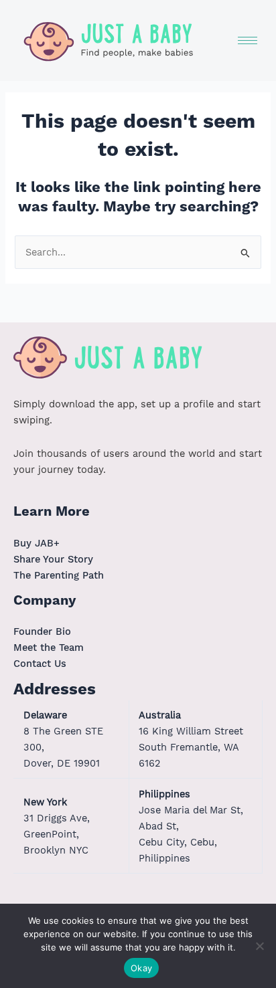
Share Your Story (53, 559)
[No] (259, 946)
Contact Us (39, 664)
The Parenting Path (58, 575)
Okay (141, 968)
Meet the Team (48, 647)
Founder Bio (42, 631)
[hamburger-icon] (247, 40)
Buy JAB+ (36, 543)
